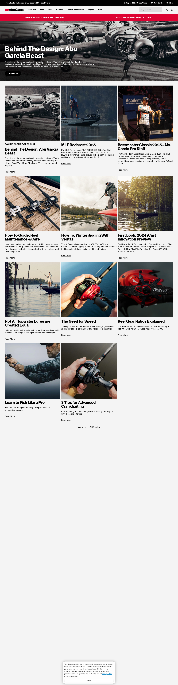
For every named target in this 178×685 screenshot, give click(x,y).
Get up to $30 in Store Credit (135, 3)
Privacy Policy (107, 674)
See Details (45, 3)
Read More (13, 73)
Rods (50, 10)
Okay (89, 680)
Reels (42, 10)
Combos (59, 10)
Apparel (91, 10)
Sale (100, 10)
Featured (32, 10)
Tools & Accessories (75, 10)
